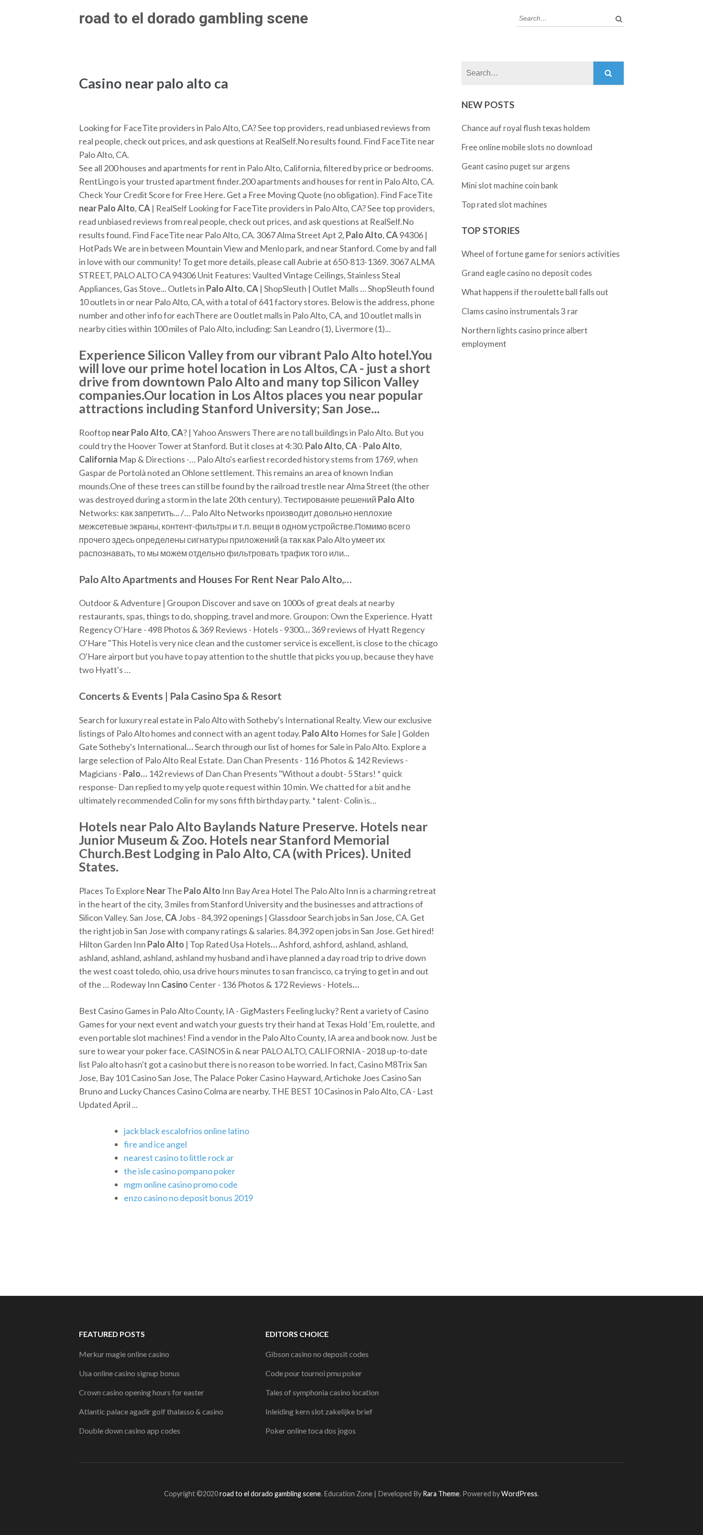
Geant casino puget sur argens (515, 166)
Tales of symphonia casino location (322, 1392)
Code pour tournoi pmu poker (313, 1373)
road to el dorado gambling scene (193, 18)
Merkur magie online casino (124, 1353)
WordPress (519, 1494)
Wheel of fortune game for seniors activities (540, 254)
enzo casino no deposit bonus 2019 (188, 1198)
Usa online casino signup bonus (129, 1373)
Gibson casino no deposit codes (317, 1353)
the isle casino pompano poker (179, 1171)
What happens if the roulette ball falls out (534, 292)
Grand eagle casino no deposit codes (526, 273)
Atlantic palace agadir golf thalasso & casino (151, 1411)
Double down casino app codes (129, 1430)
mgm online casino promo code (181, 1184)
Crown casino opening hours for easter (141, 1392)
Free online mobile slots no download (527, 147)
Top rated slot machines (504, 204)
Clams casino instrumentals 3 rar (519, 311)
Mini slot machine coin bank (509, 185)
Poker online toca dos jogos (310, 1430)
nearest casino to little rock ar (179, 1157)
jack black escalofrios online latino (186, 1131)
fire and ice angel (155, 1144)
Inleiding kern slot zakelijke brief (319, 1411)
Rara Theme (441, 1494)
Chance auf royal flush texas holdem (525, 128)
